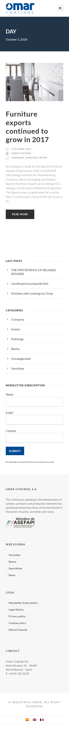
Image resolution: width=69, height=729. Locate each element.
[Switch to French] (41, 719)
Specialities (15, 568)
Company (17, 319)
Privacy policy (17, 616)
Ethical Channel (18, 629)
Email (10, 413)
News (12, 575)
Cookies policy (17, 623)
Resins (43, 157)
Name (10, 394)
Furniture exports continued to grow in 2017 (27, 126)
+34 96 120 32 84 (18, 673)
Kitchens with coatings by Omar (32, 293)
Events (15, 329)
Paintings (31, 157)
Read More (20, 214)
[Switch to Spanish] (27, 719)
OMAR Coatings (21, 153)
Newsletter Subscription (23, 602)
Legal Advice (16, 609)
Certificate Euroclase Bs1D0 (29, 283)
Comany (11, 430)
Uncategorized (20, 358)
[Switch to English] (34, 719)
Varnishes (17, 157)
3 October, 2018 (21, 149)
